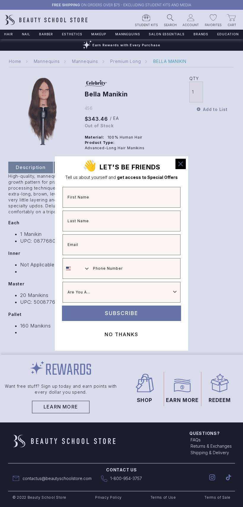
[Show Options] (175, 292)
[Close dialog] (180, 164)
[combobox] (76, 268)
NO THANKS (121, 334)
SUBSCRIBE (121, 313)
